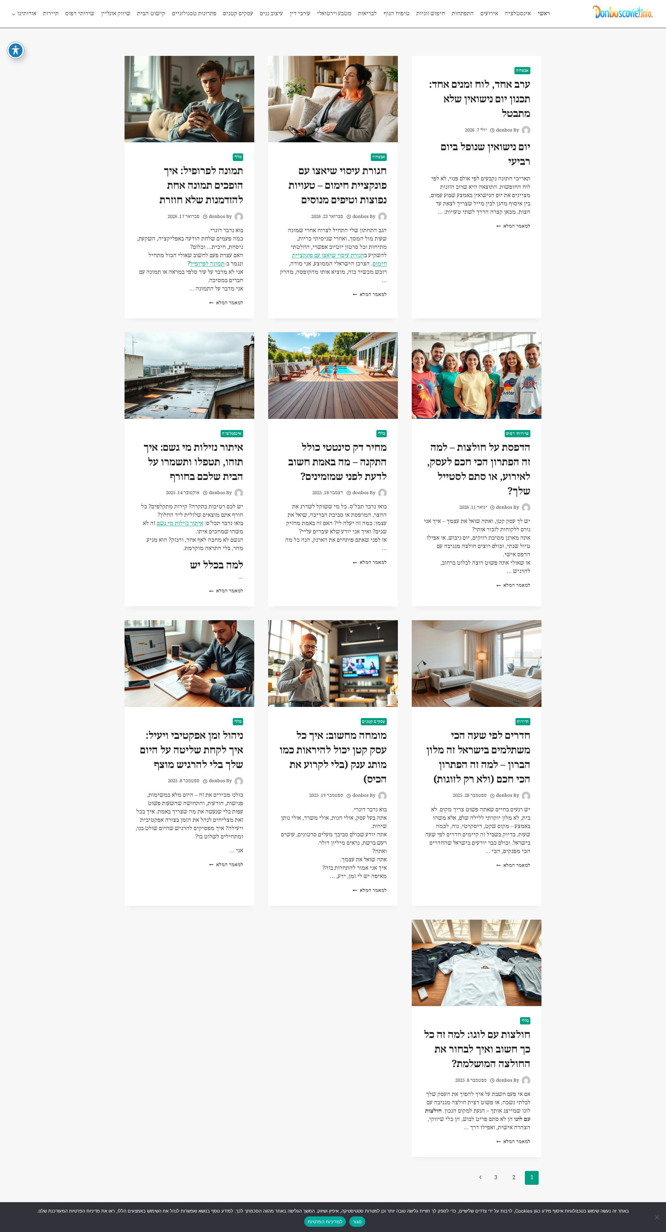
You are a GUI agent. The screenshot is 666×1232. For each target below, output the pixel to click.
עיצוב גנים (271, 13)
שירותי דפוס (79, 13)
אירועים (489, 13)
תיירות (51, 13)
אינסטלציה (518, 13)
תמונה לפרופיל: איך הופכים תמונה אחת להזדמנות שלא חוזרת (201, 186)
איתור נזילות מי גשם (180, 523)
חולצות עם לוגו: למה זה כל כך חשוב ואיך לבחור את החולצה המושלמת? (477, 1049)
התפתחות (463, 13)
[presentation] (333, 99)
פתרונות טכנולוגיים (194, 13)
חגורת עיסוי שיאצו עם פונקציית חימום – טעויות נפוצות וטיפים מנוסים (338, 186)
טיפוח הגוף (397, 13)
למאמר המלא (513, 226)
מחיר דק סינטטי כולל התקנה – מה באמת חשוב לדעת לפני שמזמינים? (337, 462)
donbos (504, 130)
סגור (357, 1221)
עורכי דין (300, 13)
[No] (657, 1217)
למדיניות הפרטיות (325, 1221)
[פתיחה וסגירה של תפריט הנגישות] (15, 50)
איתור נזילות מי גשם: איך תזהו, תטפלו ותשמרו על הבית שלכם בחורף (193, 462)
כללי (238, 157)
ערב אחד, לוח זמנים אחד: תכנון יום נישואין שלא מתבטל (479, 99)
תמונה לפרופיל (207, 264)
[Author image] (526, 130)
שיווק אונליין (115, 13)
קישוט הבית (151, 13)
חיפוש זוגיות (430, 13)
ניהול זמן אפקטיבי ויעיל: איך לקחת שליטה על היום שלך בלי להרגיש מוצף (191, 750)
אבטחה (522, 70)
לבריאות (367, 13)
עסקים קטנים (238, 13)
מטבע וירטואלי (334, 13)
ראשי (544, 13)
